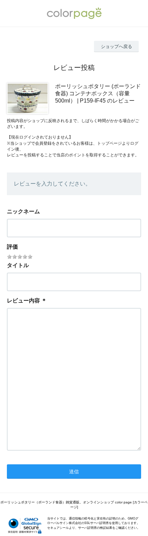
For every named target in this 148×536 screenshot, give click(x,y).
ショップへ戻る (116, 46)
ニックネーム (23, 211)
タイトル (18, 265)
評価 (12, 247)
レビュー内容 (23, 300)
